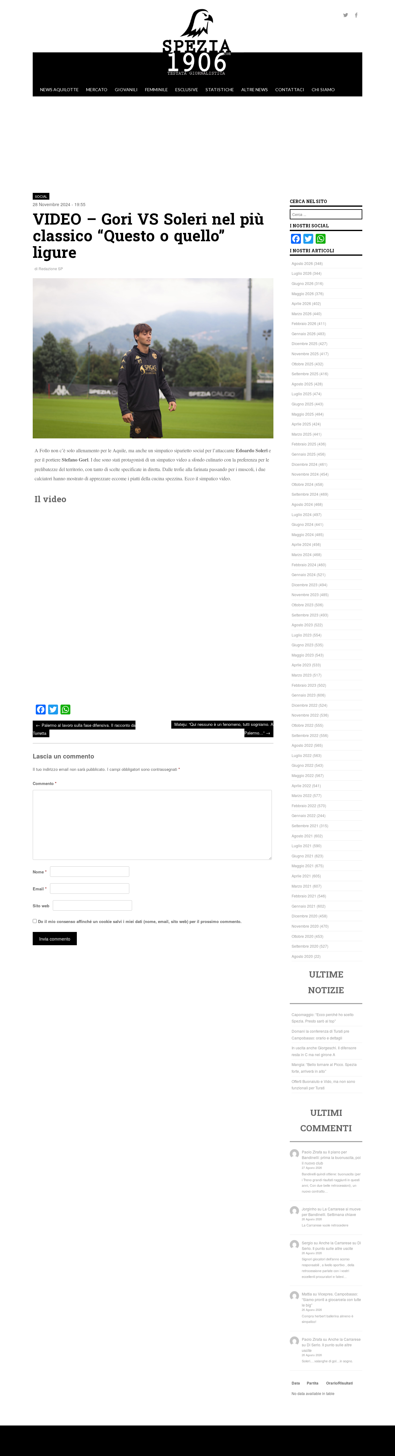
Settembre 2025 (305, 373)
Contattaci (289, 89)
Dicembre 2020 (305, 915)
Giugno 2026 (303, 283)
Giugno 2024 (303, 524)
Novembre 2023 (305, 594)
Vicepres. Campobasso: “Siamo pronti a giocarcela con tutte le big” (331, 1299)
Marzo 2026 (302, 313)
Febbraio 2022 (304, 805)
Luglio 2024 (302, 514)
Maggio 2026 (303, 293)
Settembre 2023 (305, 614)
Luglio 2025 (302, 393)
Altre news (254, 89)
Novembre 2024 (305, 474)
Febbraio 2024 (304, 564)
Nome (40, 872)
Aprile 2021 (301, 875)
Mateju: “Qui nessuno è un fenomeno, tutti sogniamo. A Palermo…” (223, 728)
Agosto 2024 (302, 504)
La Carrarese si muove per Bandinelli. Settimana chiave (331, 1211)
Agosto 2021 (302, 835)
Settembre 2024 (305, 494)
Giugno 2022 (303, 765)
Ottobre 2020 (303, 936)
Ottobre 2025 (303, 363)
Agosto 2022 (302, 745)
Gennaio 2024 (304, 574)
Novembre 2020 (305, 926)
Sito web (41, 906)
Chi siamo (323, 89)
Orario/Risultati (339, 1383)
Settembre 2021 (305, 825)
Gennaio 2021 (304, 906)
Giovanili (126, 89)
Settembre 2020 (305, 946)
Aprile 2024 (301, 544)
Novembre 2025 (305, 353)
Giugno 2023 (303, 644)
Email (40, 889)
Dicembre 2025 (305, 343)
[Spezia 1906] (197, 80)
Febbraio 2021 (304, 895)
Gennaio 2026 (304, 333)
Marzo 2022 (302, 795)
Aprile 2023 (301, 664)
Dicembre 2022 (305, 705)
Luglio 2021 (302, 845)
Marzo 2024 (302, 554)
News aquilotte (59, 89)
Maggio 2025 (303, 414)
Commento (44, 783)
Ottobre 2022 (303, 725)
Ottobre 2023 (303, 604)
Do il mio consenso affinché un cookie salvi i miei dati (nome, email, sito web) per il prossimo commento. (140, 921)
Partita (312, 1383)
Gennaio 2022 (304, 815)
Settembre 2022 (305, 735)
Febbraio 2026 (304, 323)
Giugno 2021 (303, 855)
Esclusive (186, 89)
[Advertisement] (197, 143)
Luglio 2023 (302, 634)
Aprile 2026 (301, 303)
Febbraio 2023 (304, 685)
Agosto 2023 (302, 624)
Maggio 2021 (303, 865)
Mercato (96, 89)
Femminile (156, 89)
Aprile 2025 (301, 423)
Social (41, 196)
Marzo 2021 (302, 886)
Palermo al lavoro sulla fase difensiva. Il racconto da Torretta (84, 729)
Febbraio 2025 (304, 443)
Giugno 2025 (303, 403)
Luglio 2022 (302, 755)
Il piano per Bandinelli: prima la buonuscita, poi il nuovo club (331, 1157)
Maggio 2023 (303, 654)
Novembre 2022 (305, 715)
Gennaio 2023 (304, 694)
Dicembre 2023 (305, 584)
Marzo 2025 (302, 434)
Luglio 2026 (302, 273)
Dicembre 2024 (305, 464)
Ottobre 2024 (303, 484)
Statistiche (220, 89)
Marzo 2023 (302, 674)
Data (296, 1383)
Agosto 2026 (302, 263)
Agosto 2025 (302, 383)
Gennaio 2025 (304, 454)
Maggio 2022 (303, 775)
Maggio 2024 (303, 534)
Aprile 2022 (301, 785)
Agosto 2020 (302, 956)
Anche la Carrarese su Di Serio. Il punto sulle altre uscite (331, 1245)
